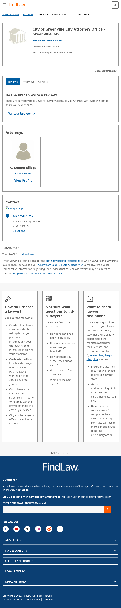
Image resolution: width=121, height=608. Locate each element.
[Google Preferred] (60, 529)
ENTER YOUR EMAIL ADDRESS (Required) (24, 503)
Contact (43, 82)
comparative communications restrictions (37, 273)
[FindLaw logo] (18, 5)
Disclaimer (33, 599)
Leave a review (23, 173)
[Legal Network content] (115, 581)
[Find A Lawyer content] (115, 550)
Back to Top (62, 452)
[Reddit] (49, 529)
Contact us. (22, 489)
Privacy (18, 599)
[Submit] (107, 509)
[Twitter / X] (27, 529)
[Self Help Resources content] (115, 561)
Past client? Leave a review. (47, 40)
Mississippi (28, 14)
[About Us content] (115, 540)
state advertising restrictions (63, 260)
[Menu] (4, 5)
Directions (19, 231)
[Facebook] (6, 529)
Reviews (13, 82)
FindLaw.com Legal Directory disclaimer (59, 265)
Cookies (48, 599)
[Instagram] (38, 529)
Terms (6, 599)
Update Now (26, 254)
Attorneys (29, 82)
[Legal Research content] (115, 571)
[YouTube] (16, 529)
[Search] (115, 5)
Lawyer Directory (10, 14)
